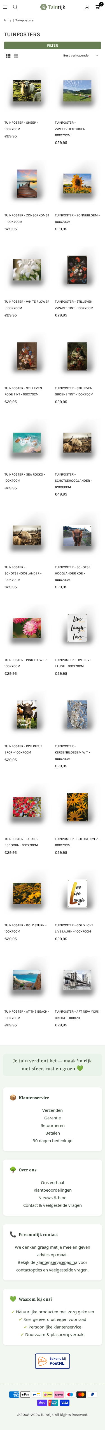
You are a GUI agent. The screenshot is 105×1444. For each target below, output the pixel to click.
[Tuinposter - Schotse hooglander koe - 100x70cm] (78, 534)
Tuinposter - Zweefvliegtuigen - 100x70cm (71, 129)
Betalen (52, 1133)
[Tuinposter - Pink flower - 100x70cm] (27, 627)
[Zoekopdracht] (15, 7)
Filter (52, 45)
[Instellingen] (87, 7)
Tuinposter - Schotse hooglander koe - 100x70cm (72, 573)
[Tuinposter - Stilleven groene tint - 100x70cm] (78, 355)
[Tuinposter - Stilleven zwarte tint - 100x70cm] (78, 269)
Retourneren (53, 1125)
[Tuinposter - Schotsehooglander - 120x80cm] (78, 442)
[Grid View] (8, 55)
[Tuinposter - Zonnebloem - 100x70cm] (78, 182)
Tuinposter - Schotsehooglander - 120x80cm (73, 480)
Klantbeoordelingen (53, 1190)
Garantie (52, 1118)
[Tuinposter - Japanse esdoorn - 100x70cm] (27, 806)
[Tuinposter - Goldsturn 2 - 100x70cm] (78, 806)
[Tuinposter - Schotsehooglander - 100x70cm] (27, 534)
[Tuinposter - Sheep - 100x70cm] (27, 90)
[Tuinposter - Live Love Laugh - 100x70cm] (78, 627)
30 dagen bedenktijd (53, 1140)
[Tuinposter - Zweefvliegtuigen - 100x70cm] (78, 90)
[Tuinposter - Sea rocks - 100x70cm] (27, 442)
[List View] (16, 55)
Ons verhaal (52, 1182)
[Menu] (5, 7)
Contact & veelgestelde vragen (52, 1205)
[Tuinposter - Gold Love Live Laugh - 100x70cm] (78, 892)
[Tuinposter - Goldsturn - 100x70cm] (27, 892)
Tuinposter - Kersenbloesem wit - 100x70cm (72, 752)
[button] (97, 7)
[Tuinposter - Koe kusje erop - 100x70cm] (27, 713)
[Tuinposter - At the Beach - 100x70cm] (27, 979)
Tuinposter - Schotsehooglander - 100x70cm (22, 573)
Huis (7, 20)
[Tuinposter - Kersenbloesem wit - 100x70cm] (78, 713)
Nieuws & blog (52, 1197)
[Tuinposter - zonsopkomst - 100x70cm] (27, 182)
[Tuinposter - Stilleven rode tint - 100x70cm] (27, 355)
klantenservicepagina (56, 1262)
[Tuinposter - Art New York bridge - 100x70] (78, 979)
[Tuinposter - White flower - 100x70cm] (27, 269)
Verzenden (52, 1110)
